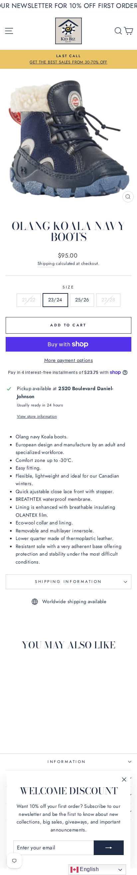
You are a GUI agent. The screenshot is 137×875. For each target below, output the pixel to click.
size (68, 287)
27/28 (108, 299)
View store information (37, 416)
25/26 (82, 299)
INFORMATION (67, 761)
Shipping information (68, 581)
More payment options (68, 360)
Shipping (46, 264)
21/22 (29, 299)
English (88, 869)
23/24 (55, 299)
